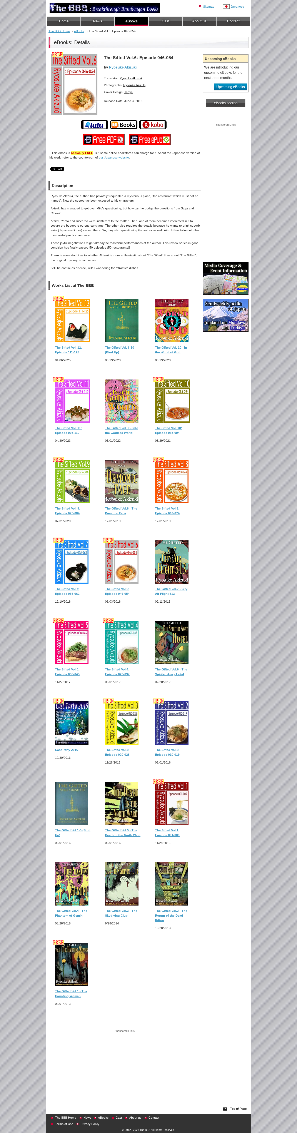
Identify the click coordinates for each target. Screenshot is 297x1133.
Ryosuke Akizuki (123, 67)
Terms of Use (64, 1124)
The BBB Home (59, 31)
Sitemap (208, 6)
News (97, 21)
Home (63, 21)
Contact (233, 21)
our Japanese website (114, 157)
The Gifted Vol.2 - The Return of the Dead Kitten (171, 915)
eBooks (131, 21)
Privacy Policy (89, 1124)
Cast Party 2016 (66, 750)
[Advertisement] (124, 1063)
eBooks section (226, 103)
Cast (165, 21)
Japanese (237, 6)
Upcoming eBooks (230, 87)
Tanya (128, 92)
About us (199, 21)
